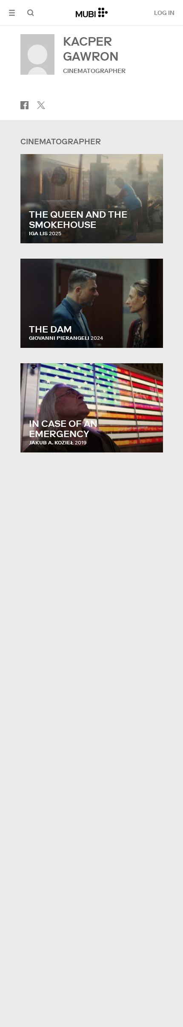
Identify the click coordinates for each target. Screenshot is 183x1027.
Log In (164, 13)
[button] (12, 12)
